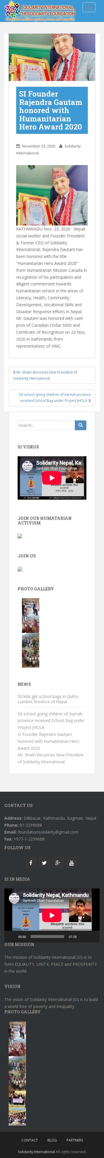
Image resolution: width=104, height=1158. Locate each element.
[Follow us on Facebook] (30, 863)
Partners (74, 1140)
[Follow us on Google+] (58, 863)
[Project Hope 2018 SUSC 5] (17, 1099)
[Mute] (83, 936)
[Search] (80, 425)
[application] (52, 915)
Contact (29, 1140)
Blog (52, 1140)
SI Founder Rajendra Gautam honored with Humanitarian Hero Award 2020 (48, 741)
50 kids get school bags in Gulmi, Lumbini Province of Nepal (48, 699)
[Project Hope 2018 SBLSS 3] (17, 1116)
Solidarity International (36, 1151)
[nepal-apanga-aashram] (30, 606)
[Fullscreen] (92, 936)
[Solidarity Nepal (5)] (30, 658)
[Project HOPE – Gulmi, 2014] (30, 624)
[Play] (12, 936)
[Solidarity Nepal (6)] (30, 641)
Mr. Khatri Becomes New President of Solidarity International (45, 375)
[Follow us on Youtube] (71, 863)
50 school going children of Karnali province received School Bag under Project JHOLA (55, 397)
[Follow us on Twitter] (44, 863)
